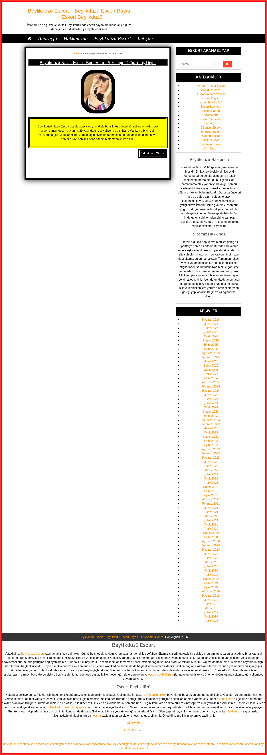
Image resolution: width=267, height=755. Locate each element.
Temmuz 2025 (211, 357)
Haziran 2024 (211, 390)
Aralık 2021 (211, 482)
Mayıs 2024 (210, 394)
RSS (133, 736)
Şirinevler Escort (211, 144)
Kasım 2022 (211, 436)
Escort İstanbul (211, 110)
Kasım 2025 (211, 340)
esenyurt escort (177, 744)
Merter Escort (210, 140)
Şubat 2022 (210, 474)
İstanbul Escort (211, 135)
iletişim (96, 715)
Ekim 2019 (211, 583)
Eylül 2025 (211, 348)
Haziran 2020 (211, 549)
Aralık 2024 (211, 373)
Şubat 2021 (210, 520)
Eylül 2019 (211, 587)
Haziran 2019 (211, 595)
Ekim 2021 (211, 491)
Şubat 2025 (210, 365)
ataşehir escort (243, 744)
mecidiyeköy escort (112, 744)
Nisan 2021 (210, 512)
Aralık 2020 (211, 528)
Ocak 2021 (211, 524)
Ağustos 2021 (211, 499)
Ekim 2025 (211, 344)
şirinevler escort (136, 744)
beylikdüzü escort (211, 89)
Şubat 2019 (210, 612)
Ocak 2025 (211, 369)
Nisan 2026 (210, 327)
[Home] (30, 38)
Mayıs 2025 (210, 361)
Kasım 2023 (211, 411)
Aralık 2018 (211, 620)
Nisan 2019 (210, 604)
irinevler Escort (211, 131)
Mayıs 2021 (210, 507)
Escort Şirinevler (211, 119)
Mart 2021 (211, 516)
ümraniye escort (138, 748)
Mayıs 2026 (210, 323)
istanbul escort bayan (219, 744)
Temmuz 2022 (211, 453)
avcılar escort (196, 744)
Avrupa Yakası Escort (211, 85)
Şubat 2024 (210, 403)
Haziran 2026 (211, 319)
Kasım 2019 (211, 578)
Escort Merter (210, 115)
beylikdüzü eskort (155, 694)
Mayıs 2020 (210, 553)
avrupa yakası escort (86, 744)
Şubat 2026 (210, 332)
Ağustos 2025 (211, 353)
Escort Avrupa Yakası (211, 94)
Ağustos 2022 (211, 449)
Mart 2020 (211, 562)
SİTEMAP (133, 722)
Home (77, 53)
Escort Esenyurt (211, 106)
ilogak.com (226, 698)
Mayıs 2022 (210, 461)
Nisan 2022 (210, 466)
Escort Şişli (211, 123)
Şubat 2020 (210, 566)
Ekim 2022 (211, 440)
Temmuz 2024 (211, 386)
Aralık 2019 (211, 574)
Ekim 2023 (211, 415)
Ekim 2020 (211, 537)
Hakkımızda (234, 711)
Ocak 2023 (211, 432)
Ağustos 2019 (211, 591)
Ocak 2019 (211, 616)
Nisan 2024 (210, 399)
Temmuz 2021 (211, 503)
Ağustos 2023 (211, 420)
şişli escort (51, 744)
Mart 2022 (211, 470)
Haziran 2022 (211, 457)
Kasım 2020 (211, 532)
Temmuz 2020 (211, 545)
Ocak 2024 (211, 407)
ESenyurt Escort (211, 127)
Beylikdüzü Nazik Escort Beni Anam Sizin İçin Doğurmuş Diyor (98, 62)
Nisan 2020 (210, 558)
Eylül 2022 (211, 445)
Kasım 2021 (211, 486)
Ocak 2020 (211, 570)
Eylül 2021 (211, 495)
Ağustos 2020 (211, 541)
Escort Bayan (211, 98)
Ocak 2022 (211, 478)
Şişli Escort (211, 148)
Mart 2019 (211, 608)
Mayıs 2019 (210, 599)
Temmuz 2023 (211, 424)
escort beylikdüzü (211, 102)
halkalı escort (35, 744)
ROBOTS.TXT (133, 729)
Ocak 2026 (211, 336)
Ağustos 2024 (211, 382)
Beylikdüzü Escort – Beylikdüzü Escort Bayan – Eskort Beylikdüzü (121, 637)
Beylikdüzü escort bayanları (68, 707)
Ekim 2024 (211, 378)
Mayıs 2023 (210, 428)
